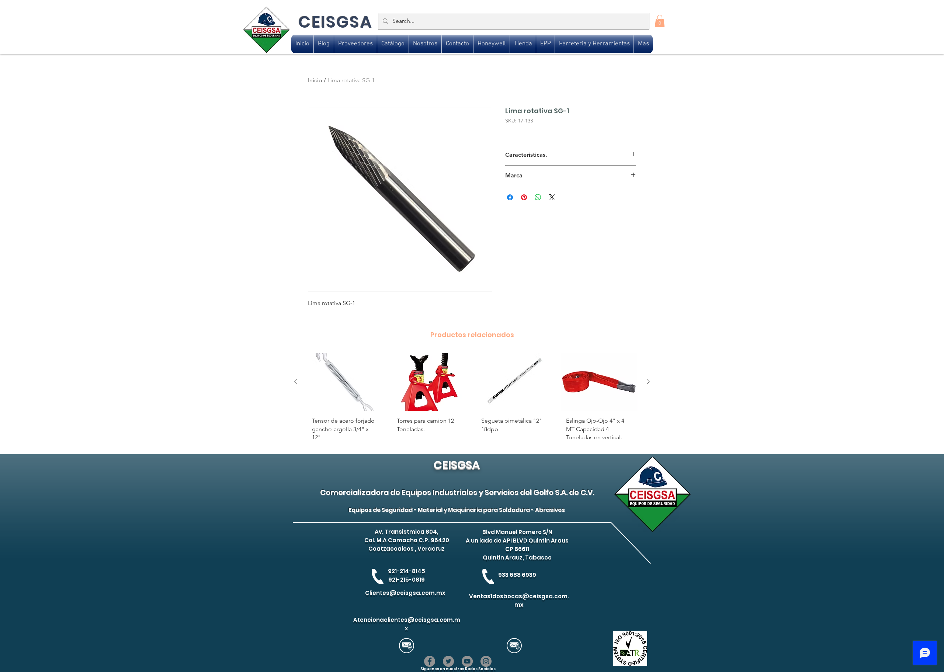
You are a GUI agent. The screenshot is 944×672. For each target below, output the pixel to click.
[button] (660, 21)
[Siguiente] (648, 381)
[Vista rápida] (345, 382)
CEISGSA (335, 22)
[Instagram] (486, 661)
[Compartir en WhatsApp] (538, 197)
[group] (472, 400)
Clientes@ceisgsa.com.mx (405, 593)
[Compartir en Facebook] (510, 197)
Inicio (315, 80)
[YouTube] (467, 661)
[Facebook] (429, 661)
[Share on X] (552, 197)
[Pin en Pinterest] (524, 197)
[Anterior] (295, 381)
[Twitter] (448, 661)
